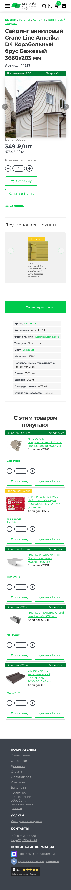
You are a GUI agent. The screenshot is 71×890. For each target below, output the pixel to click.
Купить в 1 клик (21, 193)
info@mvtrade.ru (23, 835)
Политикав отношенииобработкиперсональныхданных (22, 800)
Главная (11, 19)
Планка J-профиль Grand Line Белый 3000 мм (46, 614)
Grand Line (30, 323)
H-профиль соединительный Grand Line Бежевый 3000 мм (45, 442)
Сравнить (16, 206)
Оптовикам (19, 761)
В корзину (23, 181)
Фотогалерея (21, 777)
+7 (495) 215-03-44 (24, 840)
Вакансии (18, 787)
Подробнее (54, 73)
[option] (35, 109)
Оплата (16, 771)
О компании (20, 755)
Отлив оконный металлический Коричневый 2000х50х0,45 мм (39, 676)
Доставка (18, 766)
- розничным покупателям (38, 861)
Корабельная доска (47, 336)
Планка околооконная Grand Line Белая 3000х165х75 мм (44, 558)
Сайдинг (39, 19)
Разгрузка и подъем (26, 821)
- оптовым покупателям (36, 854)
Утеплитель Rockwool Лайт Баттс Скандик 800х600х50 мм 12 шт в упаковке (44, 502)
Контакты (18, 782)
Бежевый (28, 349)
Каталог (25, 19)
